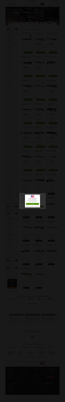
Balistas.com (34, 201)
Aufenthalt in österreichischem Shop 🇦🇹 (32, 206)
